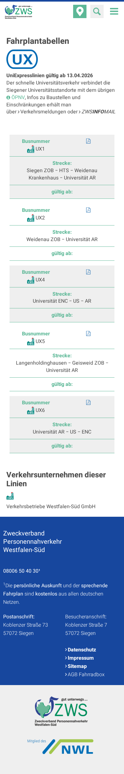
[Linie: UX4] (88, 272)
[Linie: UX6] (88, 403)
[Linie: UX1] (88, 141)
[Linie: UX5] (88, 334)
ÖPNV (18, 97)
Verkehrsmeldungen (43, 112)
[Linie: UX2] (88, 210)
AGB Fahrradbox (86, 674)
